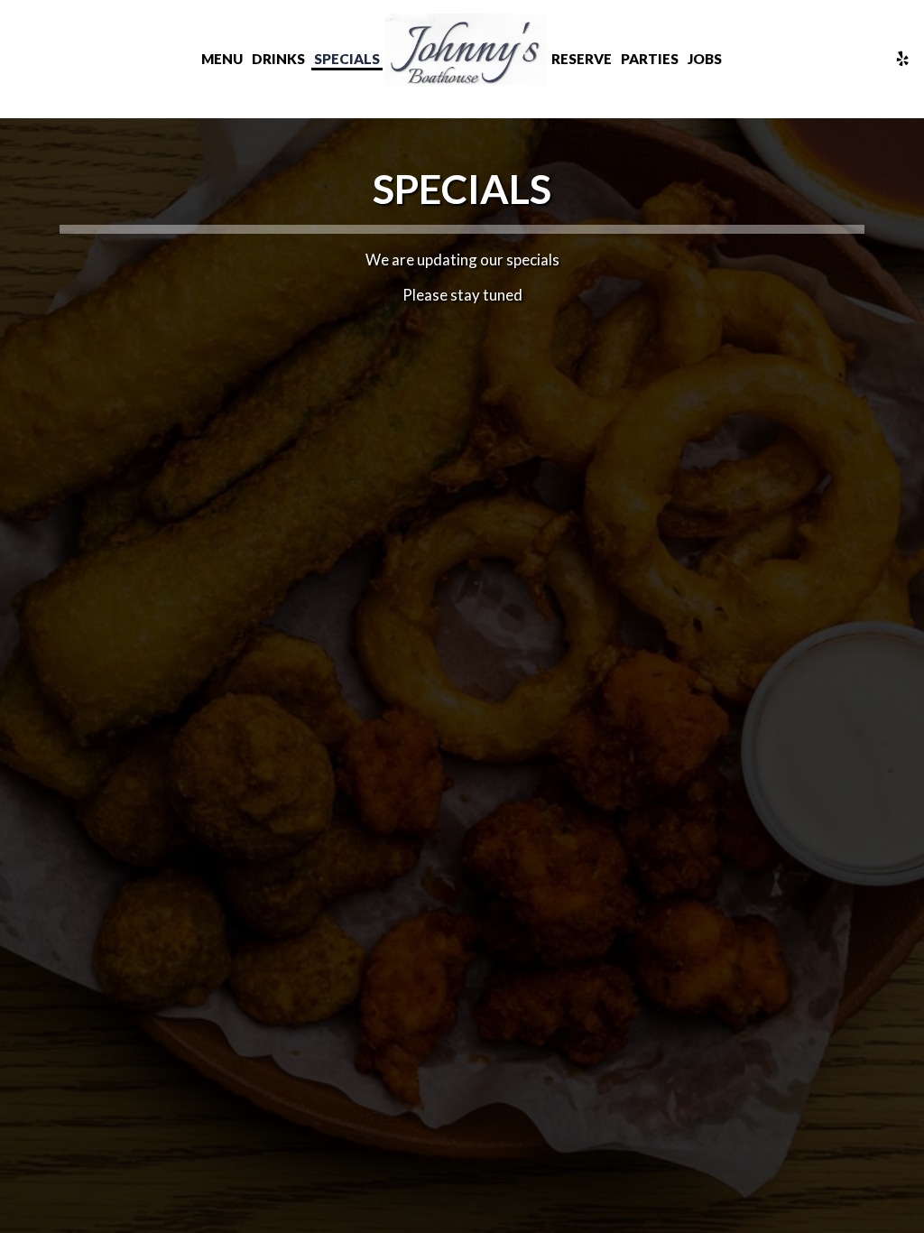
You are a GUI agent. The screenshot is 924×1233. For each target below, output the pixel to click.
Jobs (705, 59)
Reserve (581, 59)
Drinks (278, 59)
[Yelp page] (902, 58)
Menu (222, 59)
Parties (650, 59)
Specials (347, 59)
